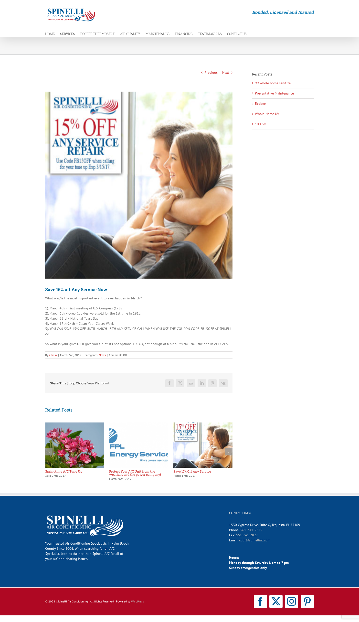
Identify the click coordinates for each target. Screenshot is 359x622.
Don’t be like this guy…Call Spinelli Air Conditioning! (201, 473)
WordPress (137, 601)
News (102, 355)
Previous (211, 72)
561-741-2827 (247, 535)
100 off (260, 124)
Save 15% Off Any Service (128, 471)
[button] (49, 451)
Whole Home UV (267, 114)
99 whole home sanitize (273, 83)
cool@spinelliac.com (254, 540)
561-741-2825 (251, 530)
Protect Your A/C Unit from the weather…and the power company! (71, 473)
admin (53, 355)
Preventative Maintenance (274, 93)
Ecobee (260, 103)
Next (225, 72)
